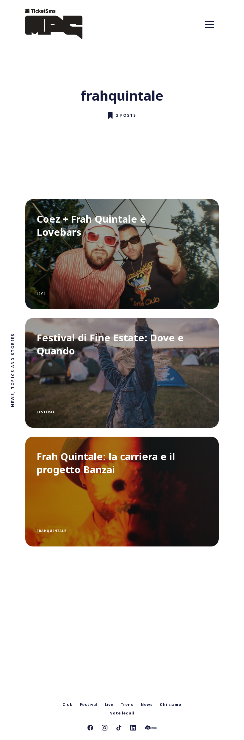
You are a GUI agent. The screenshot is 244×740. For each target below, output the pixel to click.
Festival (88, 704)
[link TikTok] (119, 728)
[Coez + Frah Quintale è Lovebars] (122, 254)
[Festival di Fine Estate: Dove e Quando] (122, 373)
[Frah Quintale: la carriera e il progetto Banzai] (122, 491)
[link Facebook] (90, 728)
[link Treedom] (151, 728)
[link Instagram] (104, 728)
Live (109, 704)
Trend (127, 704)
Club (67, 704)
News (147, 704)
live (41, 293)
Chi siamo (171, 704)
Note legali (122, 713)
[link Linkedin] (133, 728)
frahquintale (51, 531)
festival (46, 412)
